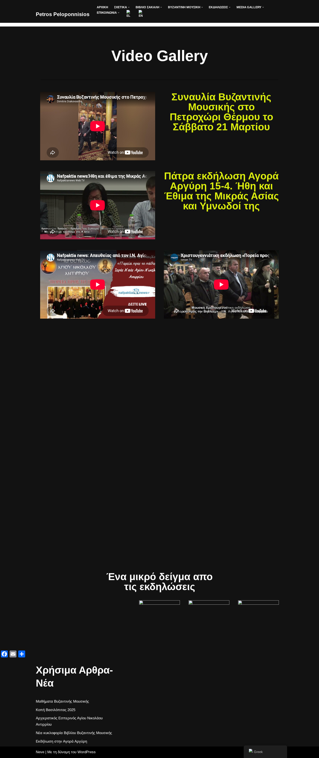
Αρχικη (102, 7)
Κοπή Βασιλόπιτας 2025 (55, 710)
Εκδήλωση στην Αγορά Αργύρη (61, 741)
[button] (129, 7)
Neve (40, 752)
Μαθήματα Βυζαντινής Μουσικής (62, 701)
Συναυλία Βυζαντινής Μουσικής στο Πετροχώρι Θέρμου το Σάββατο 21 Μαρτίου (221, 111)
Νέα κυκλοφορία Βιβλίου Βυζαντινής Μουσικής (74, 733)
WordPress (86, 752)
